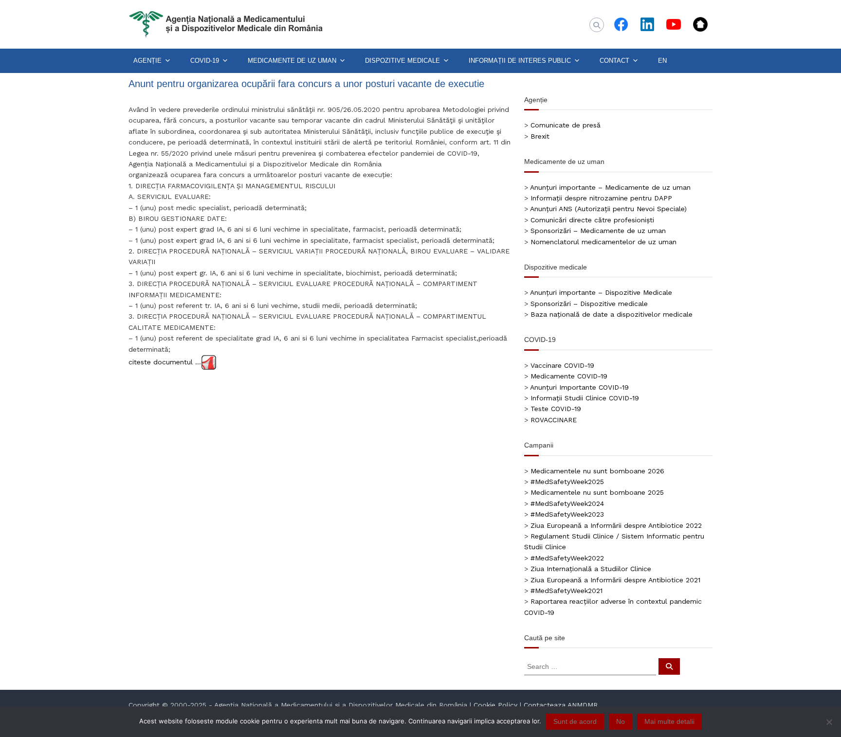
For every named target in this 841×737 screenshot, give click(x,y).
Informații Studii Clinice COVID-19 (584, 398)
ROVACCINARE (553, 420)
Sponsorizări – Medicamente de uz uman (598, 230)
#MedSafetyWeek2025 (567, 481)
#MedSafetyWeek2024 (567, 503)
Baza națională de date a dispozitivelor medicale (611, 314)
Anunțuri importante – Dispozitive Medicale (601, 292)
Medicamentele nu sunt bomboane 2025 (597, 492)
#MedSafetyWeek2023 (567, 514)
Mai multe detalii (669, 721)
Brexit (539, 136)
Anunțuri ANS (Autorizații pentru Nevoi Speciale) (608, 209)
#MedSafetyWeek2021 (566, 590)
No (620, 721)
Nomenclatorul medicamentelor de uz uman (603, 242)
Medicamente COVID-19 (568, 376)
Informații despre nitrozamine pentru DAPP (601, 198)
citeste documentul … (164, 361)
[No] (829, 722)
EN (662, 60)
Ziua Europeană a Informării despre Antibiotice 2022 (616, 525)
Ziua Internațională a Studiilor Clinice (590, 569)
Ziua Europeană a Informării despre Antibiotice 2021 (615, 580)
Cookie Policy (495, 705)
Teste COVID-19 (555, 409)
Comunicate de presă (565, 125)
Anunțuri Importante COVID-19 (579, 387)
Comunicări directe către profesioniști (592, 220)
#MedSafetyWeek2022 (567, 558)
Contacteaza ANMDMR (561, 705)
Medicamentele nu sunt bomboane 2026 (597, 471)
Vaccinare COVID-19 (562, 365)
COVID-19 (204, 60)
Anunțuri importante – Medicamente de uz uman (610, 187)
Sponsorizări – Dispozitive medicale (589, 303)
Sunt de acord (575, 721)
